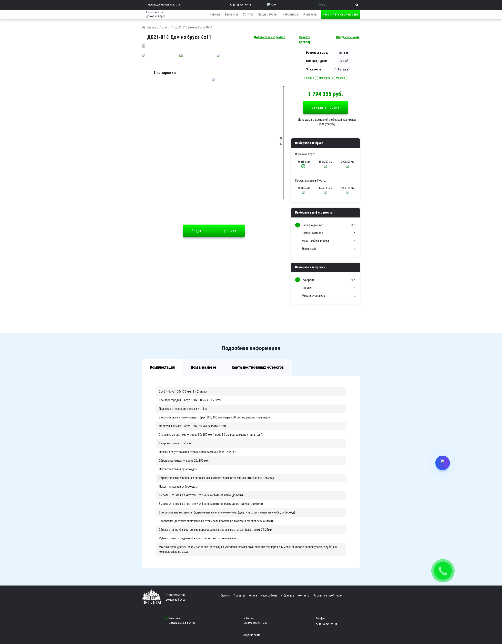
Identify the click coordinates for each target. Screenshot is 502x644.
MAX (273, 4)
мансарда (325, 77)
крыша (310, 77)
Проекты (231, 14)
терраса (340, 77)
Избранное (290, 14)
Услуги (248, 14)
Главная (214, 14)
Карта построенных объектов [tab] (258, 367)
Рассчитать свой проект (340, 14)
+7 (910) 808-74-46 (240, 4)
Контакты (310, 14)
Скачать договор (305, 39)
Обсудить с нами (347, 37)
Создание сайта (251, 635)
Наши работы (267, 14)
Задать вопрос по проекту (214, 230)
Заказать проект (326, 107)
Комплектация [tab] (162, 367)
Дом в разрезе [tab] (203, 367)
